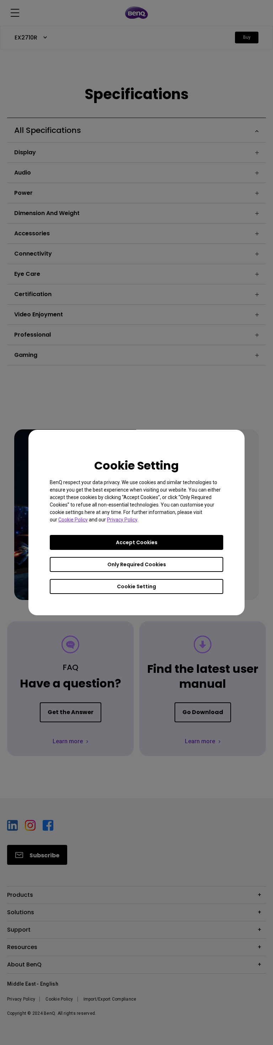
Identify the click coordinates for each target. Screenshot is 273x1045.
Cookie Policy (73, 519)
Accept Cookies (136, 542)
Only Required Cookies (136, 564)
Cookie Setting (136, 586)
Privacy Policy (122, 519)
